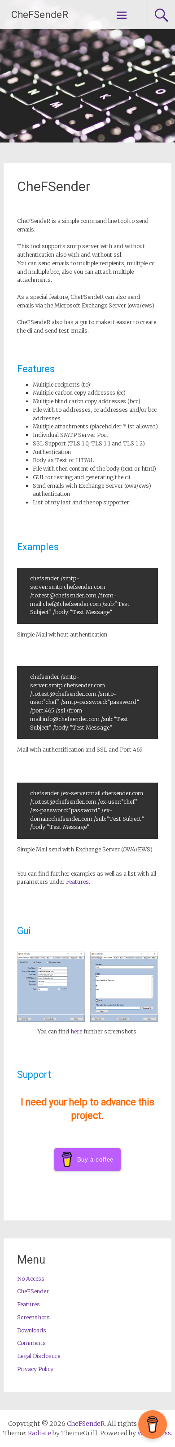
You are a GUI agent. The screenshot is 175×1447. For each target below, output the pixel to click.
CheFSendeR (39, 14)
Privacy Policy (35, 1369)
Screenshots (33, 1317)
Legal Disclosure (38, 1356)
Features (77, 881)
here (76, 1031)
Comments (31, 1343)
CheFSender (53, 186)
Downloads (31, 1330)
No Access (30, 1278)
